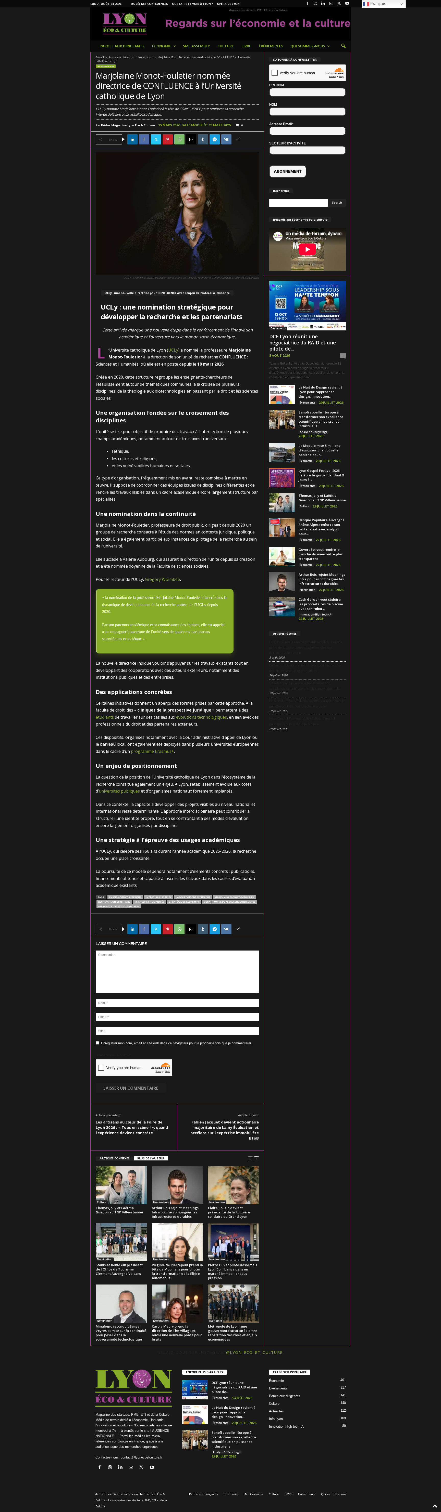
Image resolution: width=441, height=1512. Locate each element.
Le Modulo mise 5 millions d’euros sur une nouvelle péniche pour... (319, 450)
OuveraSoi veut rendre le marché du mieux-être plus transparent (320, 554)
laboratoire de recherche (193, 897)
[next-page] (256, 1158)
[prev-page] (250, 1158)
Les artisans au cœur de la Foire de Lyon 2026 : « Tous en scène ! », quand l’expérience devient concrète (132, 1127)
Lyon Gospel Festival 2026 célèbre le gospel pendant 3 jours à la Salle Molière (302, 721)
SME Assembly (196, 46)
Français (377, 4)
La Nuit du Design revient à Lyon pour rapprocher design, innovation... (320, 392)
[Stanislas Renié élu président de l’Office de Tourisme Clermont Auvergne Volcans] (121, 1242)
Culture (225, 46)
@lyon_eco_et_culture (254, 1352)
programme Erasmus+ (152, 751)
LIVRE (246, 46)
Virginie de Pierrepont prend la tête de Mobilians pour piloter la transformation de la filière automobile (177, 1271)
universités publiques (119, 791)
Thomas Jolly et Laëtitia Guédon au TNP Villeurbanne (119, 1210)
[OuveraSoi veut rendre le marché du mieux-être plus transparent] (282, 556)
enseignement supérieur (125, 897)
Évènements (271, 46)
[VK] (226, 139)
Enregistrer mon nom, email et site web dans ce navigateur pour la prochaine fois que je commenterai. (176, 1043)
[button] (343, 46)
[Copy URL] (238, 139)
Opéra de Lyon (228, 4)
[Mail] (331, 3)
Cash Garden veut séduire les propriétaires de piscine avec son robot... (321, 604)
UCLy (173, 350)
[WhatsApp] (179, 139)
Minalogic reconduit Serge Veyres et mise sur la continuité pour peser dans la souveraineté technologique (121, 1333)
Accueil (100, 57)
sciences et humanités (149, 901)
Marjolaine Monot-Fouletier (234, 897)
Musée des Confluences (149, 4)
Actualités (276, 1411)
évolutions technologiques (201, 717)
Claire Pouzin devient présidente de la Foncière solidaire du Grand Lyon (229, 1212)
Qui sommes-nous (307, 46)
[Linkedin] (323, 3)
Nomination (145, 57)
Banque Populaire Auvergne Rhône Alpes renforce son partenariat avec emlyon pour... (322, 527)
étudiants (105, 717)
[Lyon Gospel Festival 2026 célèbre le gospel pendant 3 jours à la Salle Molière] (282, 477)
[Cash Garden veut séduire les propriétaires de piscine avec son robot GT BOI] (282, 606)
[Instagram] (315, 3)
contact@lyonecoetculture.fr (141, 1457)
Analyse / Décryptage (313, 432)
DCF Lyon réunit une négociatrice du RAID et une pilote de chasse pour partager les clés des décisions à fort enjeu (305, 647)
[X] (339, 3)
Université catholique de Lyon (118, 906)
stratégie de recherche (184, 901)
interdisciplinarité (159, 897)
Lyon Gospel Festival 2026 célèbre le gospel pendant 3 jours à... (321, 475)
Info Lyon (276, 1419)
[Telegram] (215, 139)
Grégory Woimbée (162, 579)
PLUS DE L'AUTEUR (150, 1158)
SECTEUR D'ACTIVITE (287, 143)
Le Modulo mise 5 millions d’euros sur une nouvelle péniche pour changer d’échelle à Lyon (307, 703)
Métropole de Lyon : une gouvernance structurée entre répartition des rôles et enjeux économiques (232, 1333)
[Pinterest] (168, 139)
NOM (273, 104)
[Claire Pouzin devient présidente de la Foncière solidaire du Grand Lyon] (233, 1185)
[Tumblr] (203, 139)
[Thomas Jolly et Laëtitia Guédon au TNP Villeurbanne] (121, 1185)
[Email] (191, 139)
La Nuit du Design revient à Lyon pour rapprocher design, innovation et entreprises (305, 668)
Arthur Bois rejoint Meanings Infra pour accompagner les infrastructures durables (175, 1212)
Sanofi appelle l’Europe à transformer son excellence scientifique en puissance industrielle (321, 419)
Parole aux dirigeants (122, 46)
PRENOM (276, 85)
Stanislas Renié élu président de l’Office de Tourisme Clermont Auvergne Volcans (119, 1269)
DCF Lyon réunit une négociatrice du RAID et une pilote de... (302, 342)
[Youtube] (347, 3)
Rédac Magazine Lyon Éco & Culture (128, 125)
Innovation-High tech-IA (315, 614)
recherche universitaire (114, 901)
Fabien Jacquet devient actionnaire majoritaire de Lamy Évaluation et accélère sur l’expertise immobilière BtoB (224, 1130)
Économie (161, 46)
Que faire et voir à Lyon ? (192, 4)
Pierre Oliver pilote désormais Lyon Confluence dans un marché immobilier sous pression (232, 1271)
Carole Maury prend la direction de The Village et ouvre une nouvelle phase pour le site (177, 1333)
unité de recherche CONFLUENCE (234, 901)
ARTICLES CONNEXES (115, 1158)
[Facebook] (307, 3)
